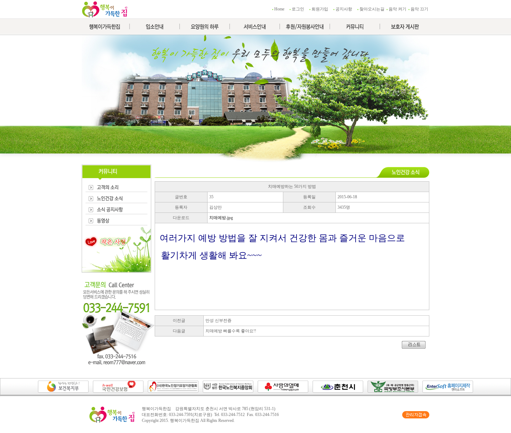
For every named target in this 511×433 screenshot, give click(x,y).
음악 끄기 (419, 9)
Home (279, 9)
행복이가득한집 (184, 420)
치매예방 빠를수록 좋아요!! (230, 330)
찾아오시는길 (371, 9)
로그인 (298, 9)
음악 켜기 (397, 9)
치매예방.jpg (221, 217)
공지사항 (343, 9)
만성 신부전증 (218, 320)
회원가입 (319, 9)
